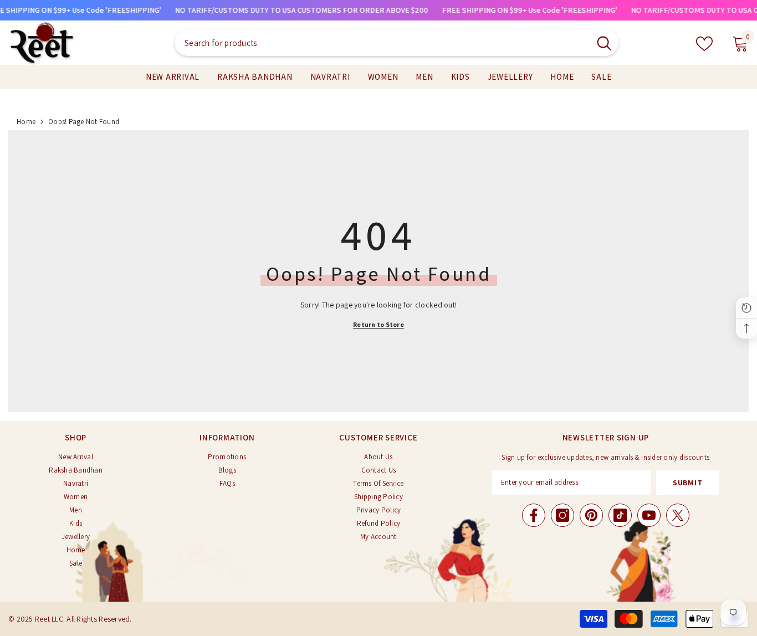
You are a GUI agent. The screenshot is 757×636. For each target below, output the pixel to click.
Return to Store (378, 324)
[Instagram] (562, 515)
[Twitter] (677, 515)
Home (26, 121)
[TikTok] (620, 515)
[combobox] (382, 42)
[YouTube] (649, 515)
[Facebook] (533, 515)
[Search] (396, 42)
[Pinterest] (591, 515)
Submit (687, 483)
